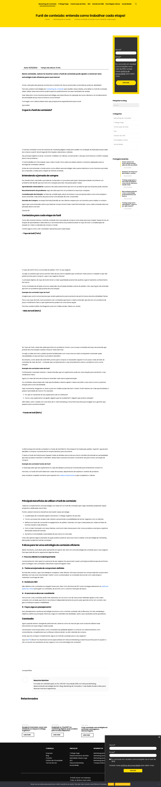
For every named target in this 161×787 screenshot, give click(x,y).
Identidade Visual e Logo (78, 758)
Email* (112, 752)
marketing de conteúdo (55, 89)
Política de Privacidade (54, 760)
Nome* (112, 745)
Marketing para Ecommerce (104, 756)
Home (47, 19)
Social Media (118, 144)
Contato (49, 758)
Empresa (49, 753)
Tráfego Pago (119, 122)
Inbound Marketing (76, 763)
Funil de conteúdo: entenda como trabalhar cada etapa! (95, 19)
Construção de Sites (121, 127)
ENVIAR (133, 770)
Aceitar (111, 784)
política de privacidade (130, 765)
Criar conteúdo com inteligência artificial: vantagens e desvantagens (94, 729)
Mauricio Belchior (41, 680)
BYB (29, 640)
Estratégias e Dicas (121, 140)
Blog (47, 756)
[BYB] (27, 4)
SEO (115, 131)
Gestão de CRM (119, 136)
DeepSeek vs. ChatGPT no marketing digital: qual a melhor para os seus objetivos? (65, 729)
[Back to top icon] (80, 775)
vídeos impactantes (67, 475)
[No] (159, 784)
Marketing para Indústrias (103, 758)
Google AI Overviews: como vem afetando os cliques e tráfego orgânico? (34, 729)
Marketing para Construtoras (104, 753)
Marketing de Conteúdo (62, 19)
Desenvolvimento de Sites (79, 756)
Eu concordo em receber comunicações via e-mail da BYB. (133, 760)
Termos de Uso (51, 763)
